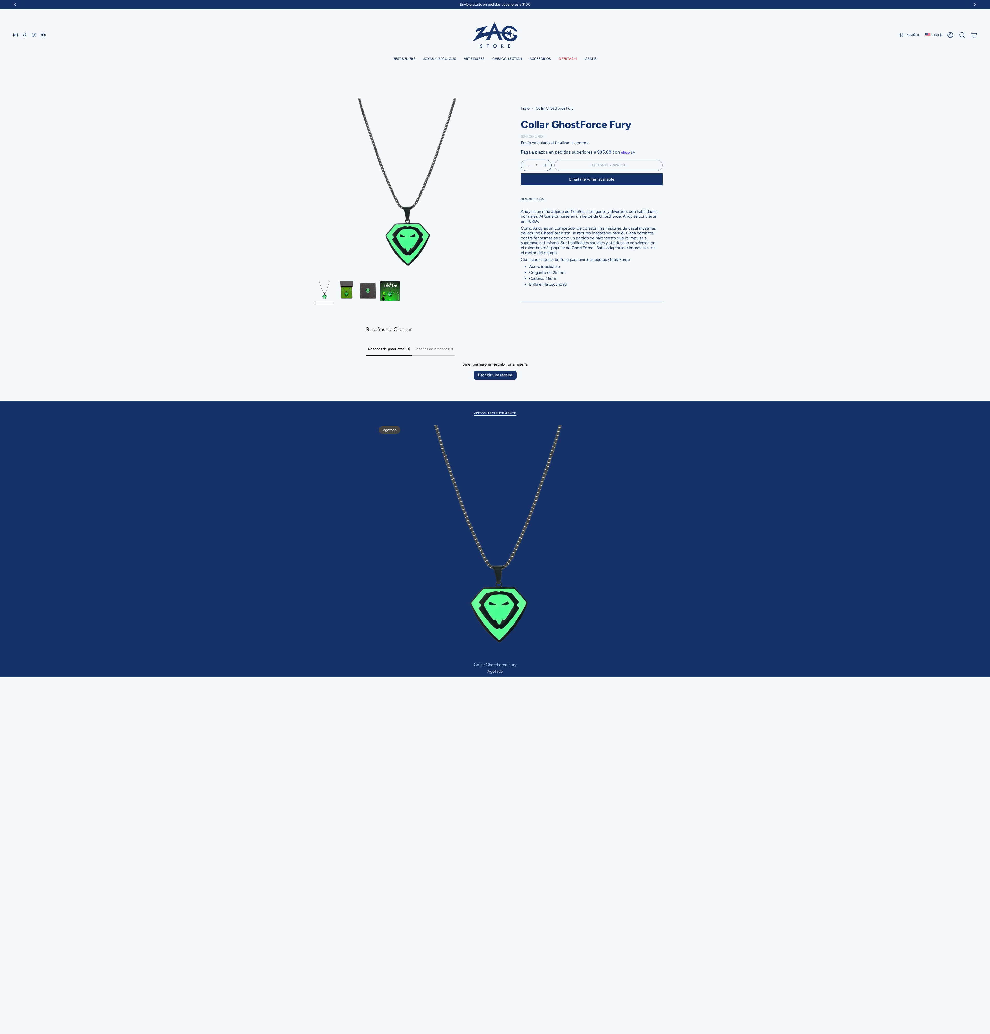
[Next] (974, 4)
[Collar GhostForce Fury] (495, 542)
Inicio (525, 108)
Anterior (314, 188)
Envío (526, 142)
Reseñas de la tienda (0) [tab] (433, 349)
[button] (439, 59)
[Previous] (15, 4)
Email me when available (591, 179)
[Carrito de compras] (974, 35)
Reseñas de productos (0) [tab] (389, 349)
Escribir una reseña (495, 375)
